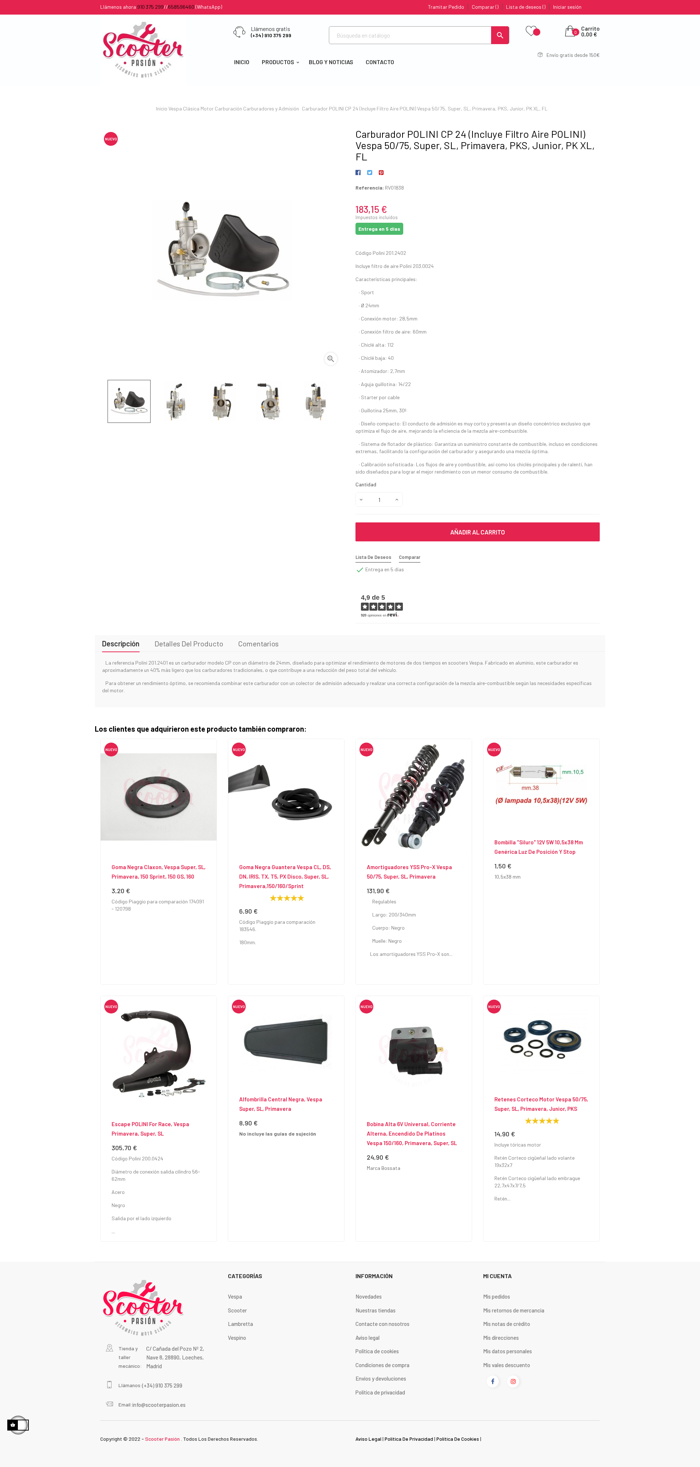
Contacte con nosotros (382, 1323)
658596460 (181, 7)
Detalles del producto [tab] (189, 643)
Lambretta (240, 1323)
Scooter (237, 1310)
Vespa (235, 1296)
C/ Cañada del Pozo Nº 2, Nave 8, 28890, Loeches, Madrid (175, 1357)
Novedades (368, 1296)
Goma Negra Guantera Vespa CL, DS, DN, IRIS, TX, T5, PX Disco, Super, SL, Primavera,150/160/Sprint (285, 876)
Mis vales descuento (506, 1365)
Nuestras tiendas (375, 1310)
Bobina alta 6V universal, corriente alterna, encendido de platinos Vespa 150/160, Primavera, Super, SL (412, 1133)
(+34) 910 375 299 (271, 35)
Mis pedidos (496, 1296)
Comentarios (258, 643)
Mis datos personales (507, 1351)
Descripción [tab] (121, 643)
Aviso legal (367, 1337)
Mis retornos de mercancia (513, 1310)
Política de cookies (377, 1351)
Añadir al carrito (477, 532)
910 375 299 (150, 7)
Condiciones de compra (382, 1365)
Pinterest (381, 173)
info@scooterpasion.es (159, 1404)
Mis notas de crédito (506, 1323)
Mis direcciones (501, 1337)
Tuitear (369, 173)
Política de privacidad (380, 1392)
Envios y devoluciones (380, 1378)
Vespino (237, 1337)
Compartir (359, 173)
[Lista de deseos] (531, 31)
